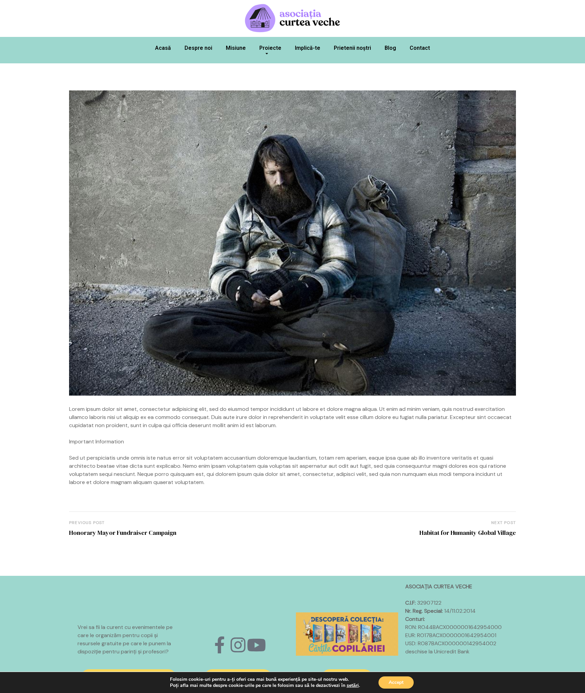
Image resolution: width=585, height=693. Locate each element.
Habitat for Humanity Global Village (467, 532)
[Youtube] (256, 644)
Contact (420, 48)
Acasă (163, 48)
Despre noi (198, 48)
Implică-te (307, 48)
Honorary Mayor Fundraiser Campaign (122, 532)
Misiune (236, 48)
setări (353, 685)
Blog (390, 48)
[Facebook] (219, 644)
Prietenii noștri (352, 48)
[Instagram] (238, 644)
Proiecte (270, 48)
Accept (396, 682)
